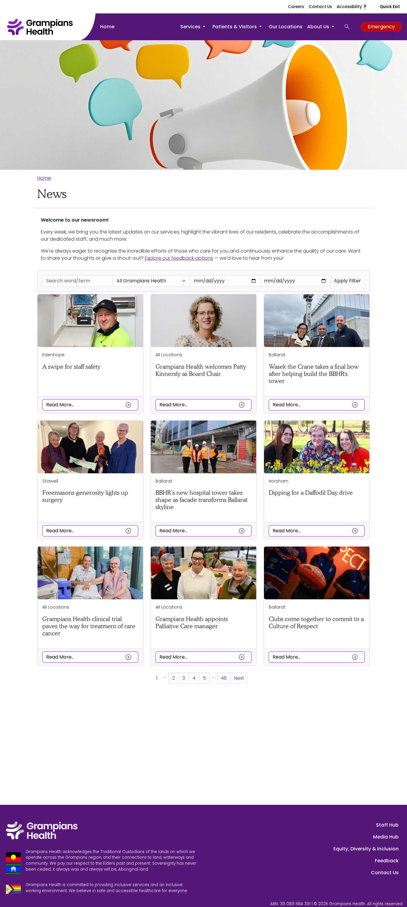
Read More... (89, 405)
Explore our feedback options (179, 258)
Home (107, 26)
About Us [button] (318, 26)
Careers (296, 7)
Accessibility (352, 6)
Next (239, 678)
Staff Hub (387, 825)
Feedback (387, 860)
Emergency (381, 26)
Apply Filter (347, 280)
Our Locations (285, 26)
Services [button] (191, 26)
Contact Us (320, 7)
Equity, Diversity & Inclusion (366, 848)
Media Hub (386, 836)
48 (224, 678)
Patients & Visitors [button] (235, 26)
